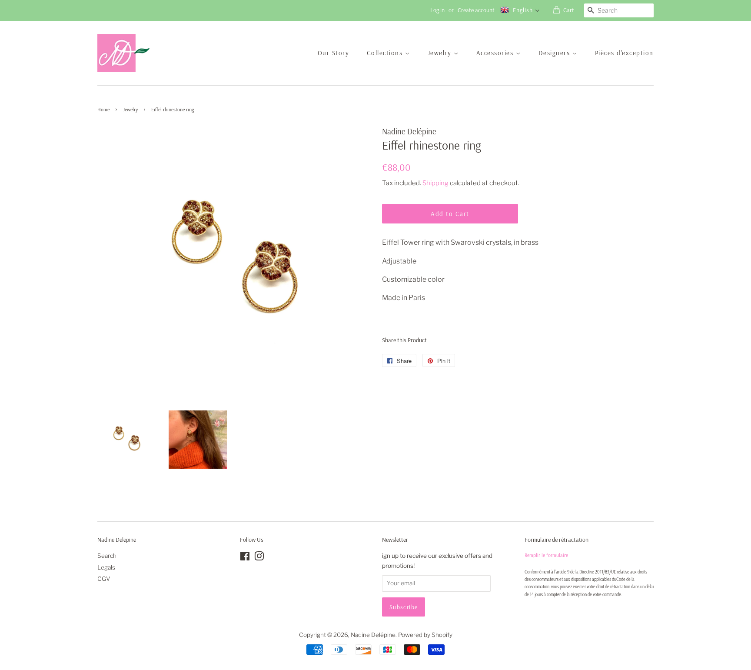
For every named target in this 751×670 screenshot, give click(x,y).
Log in (437, 10)
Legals (106, 567)
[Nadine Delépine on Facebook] (245, 557)
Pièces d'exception (624, 53)
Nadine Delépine (373, 634)
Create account (476, 10)
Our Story (333, 53)
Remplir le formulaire (546, 555)
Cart (568, 10)
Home (103, 109)
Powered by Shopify (425, 634)
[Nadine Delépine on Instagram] (259, 557)
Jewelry (441, 53)
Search (106, 555)
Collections (386, 53)
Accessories (496, 53)
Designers (555, 53)
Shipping (435, 183)
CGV (103, 578)
